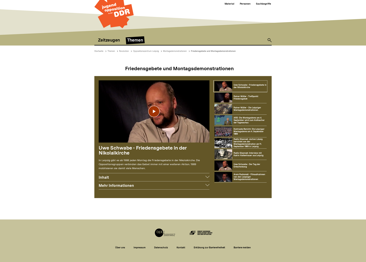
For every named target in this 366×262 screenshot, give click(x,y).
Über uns (120, 247)
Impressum (139, 247)
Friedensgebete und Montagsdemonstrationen (213, 51)
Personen (245, 3)
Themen (111, 51)
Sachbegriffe (263, 3)
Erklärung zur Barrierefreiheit (209, 247)
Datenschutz (161, 247)
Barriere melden (242, 247)
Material (229, 3)
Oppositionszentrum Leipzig (146, 51)
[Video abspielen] (154, 111)
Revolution (124, 51)
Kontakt (181, 247)
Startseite (98, 51)
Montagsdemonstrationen (175, 51)
